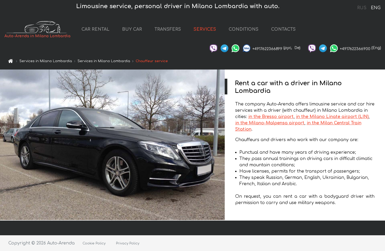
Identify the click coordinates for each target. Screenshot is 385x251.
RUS (361, 8)
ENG (375, 8)
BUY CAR (132, 29)
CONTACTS (283, 29)
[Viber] (213, 48)
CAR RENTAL (95, 29)
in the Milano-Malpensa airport (269, 123)
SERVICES (205, 29)
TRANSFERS (168, 29)
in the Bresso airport (271, 116)
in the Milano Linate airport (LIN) (332, 116)
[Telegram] (224, 48)
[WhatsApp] (235, 48)
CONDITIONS (243, 29)
